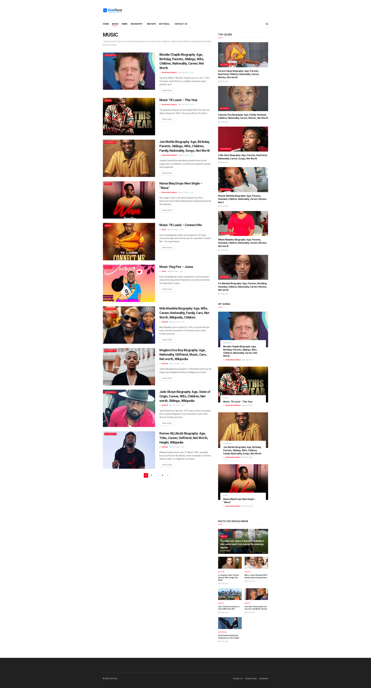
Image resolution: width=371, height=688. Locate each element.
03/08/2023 (250, 581)
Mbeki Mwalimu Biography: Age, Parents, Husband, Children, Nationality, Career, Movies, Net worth (242, 243)
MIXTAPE (151, 24)
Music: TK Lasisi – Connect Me (180, 225)
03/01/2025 (184, 155)
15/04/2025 (184, 73)
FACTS (224, 536)
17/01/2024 (175, 405)
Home (106, 24)
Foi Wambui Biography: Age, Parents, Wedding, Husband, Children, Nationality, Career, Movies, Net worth (242, 286)
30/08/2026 (223, 81)
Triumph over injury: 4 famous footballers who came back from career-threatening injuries (242, 544)
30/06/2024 (173, 271)
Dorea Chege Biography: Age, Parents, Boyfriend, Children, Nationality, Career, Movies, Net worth (238, 74)
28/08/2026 (223, 162)
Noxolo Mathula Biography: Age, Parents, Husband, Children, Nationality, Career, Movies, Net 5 (242, 199)
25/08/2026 (223, 206)
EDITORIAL (164, 24)
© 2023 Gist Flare (110, 678)
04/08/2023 (223, 583)
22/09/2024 (173, 230)
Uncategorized (227, 233)
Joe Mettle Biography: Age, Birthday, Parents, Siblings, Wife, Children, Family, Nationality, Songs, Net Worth (184, 146)
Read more (167, 91)
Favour (165, 322)
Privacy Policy (250, 678)
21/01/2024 (175, 364)
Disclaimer (263, 678)
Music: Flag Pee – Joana (176, 267)
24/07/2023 (223, 641)
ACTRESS (224, 65)
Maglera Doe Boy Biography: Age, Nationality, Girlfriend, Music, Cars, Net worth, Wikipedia (183, 354)
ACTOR (221, 572)
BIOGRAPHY (136, 24)
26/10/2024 (184, 192)
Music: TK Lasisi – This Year (178, 100)
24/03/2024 (226, 551)
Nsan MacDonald (169, 73)
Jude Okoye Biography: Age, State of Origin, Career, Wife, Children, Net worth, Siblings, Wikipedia (184, 396)
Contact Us (180, 24)
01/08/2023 (250, 612)
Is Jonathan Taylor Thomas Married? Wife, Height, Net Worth (228, 577)
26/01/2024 (175, 322)
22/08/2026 (223, 250)
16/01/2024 (175, 447)
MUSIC (115, 24)
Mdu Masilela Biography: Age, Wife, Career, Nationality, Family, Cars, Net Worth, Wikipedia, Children (184, 313)
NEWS (125, 24)
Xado (164, 230)
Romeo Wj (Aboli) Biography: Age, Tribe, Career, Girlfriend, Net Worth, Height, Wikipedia (183, 438)
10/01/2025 (184, 105)
